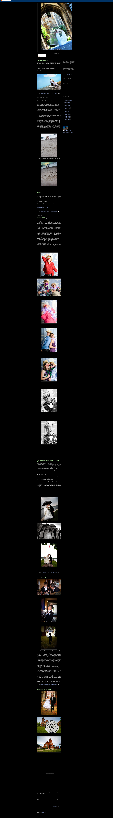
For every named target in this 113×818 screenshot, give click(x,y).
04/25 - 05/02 (67, 110)
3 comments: (54, 572)
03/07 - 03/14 (67, 120)
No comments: (55, 93)
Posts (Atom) (44, 812)
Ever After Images (66, 80)
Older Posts (59, 810)
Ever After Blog (67, 130)
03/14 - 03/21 (67, 119)
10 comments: (55, 684)
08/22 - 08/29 (67, 99)
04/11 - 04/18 (67, 113)
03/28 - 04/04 (67, 116)
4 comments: (54, 211)
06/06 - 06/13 (67, 102)
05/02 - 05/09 (67, 108)
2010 (65, 97)
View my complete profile (68, 132)
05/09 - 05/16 (67, 107)
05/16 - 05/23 (67, 105)
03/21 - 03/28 (67, 117)
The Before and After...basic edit (45, 99)
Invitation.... (40, 192)
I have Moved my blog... (43, 60)
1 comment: (55, 806)
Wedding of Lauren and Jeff (44, 689)
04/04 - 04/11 (67, 114)
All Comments (40, 56)
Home (47, 810)
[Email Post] (59, 93)
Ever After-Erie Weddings (67, 74)
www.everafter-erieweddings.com (42, 65)
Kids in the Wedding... (42, 577)
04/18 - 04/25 (67, 111)
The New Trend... (41, 217)
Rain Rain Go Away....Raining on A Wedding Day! (48, 461)
